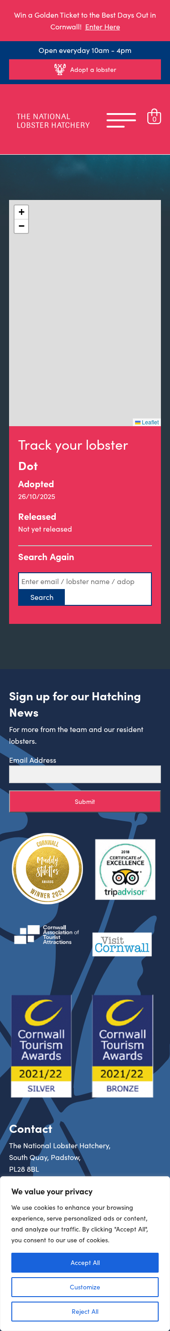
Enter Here (102, 26)
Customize (85, 1287)
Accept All (85, 1262)
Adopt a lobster (93, 69)
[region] (85, 1253)
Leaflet (150, 422)
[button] (21, 212)
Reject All (85, 1311)
